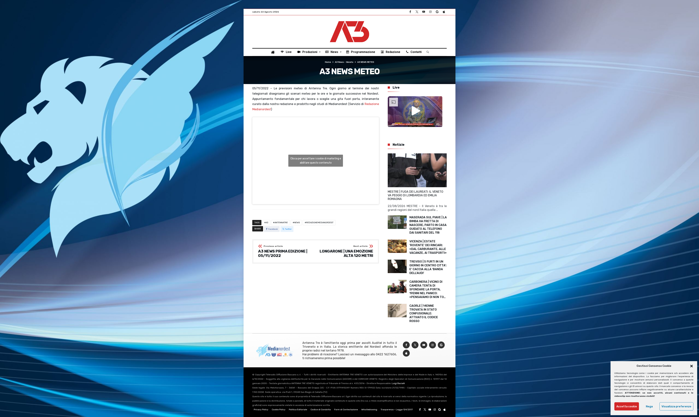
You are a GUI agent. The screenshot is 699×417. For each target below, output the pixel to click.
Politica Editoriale (298, 409)
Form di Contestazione (346, 409)
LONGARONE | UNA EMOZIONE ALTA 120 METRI (346, 251)
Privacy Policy (261, 409)
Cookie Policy (278, 409)
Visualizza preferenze (676, 406)
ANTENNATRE (281, 222)
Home (328, 62)
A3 (267, 222)
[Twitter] (417, 12)
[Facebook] (410, 12)
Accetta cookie (626, 406)
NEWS (297, 222)
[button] (691, 366)
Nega (649, 406)
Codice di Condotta (321, 409)
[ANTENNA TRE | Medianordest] (349, 21)
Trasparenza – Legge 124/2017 (397, 409)
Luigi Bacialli (398, 383)
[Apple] (444, 12)
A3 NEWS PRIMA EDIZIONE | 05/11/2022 (282, 251)
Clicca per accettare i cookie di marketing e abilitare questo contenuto (315, 160)
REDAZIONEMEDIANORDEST (319, 222)
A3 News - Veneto (344, 62)
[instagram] (430, 12)
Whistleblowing (369, 409)
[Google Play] (437, 12)
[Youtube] (423, 12)
